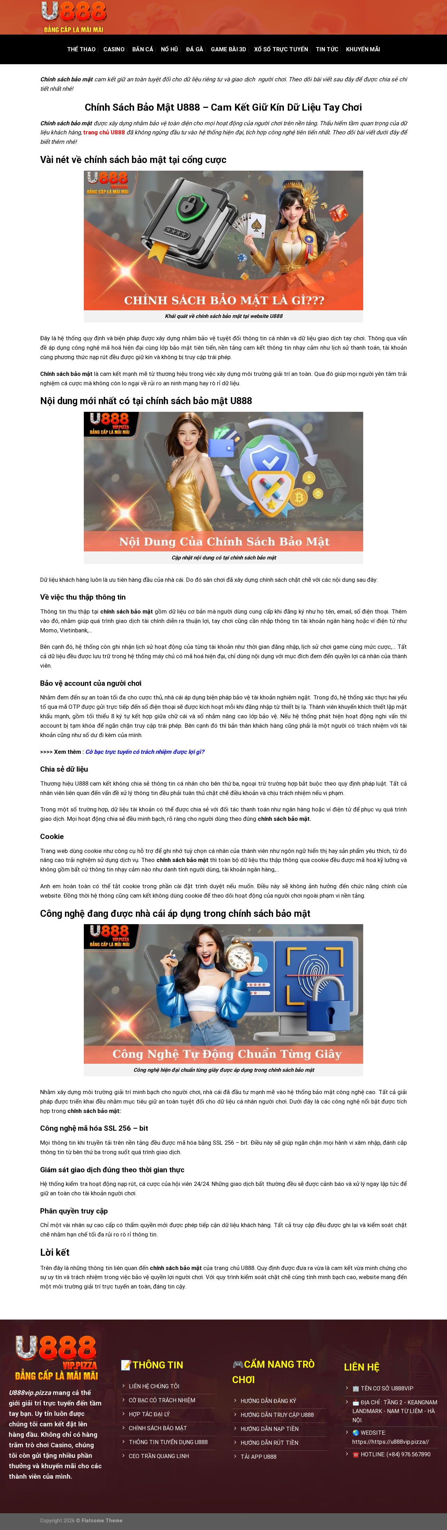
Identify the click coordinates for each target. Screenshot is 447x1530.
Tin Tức (327, 49)
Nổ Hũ (169, 49)
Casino (114, 49)
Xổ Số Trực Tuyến (281, 49)
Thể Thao (81, 49)
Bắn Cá (142, 49)
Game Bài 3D (229, 49)
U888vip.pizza (30, 1393)
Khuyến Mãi (363, 49)
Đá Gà (195, 49)
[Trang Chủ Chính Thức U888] (75, 17)
